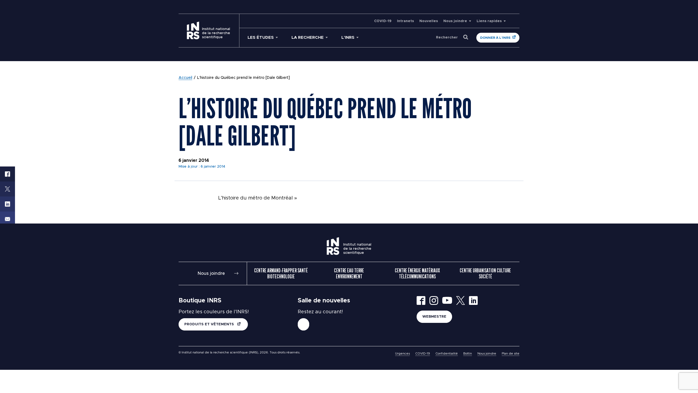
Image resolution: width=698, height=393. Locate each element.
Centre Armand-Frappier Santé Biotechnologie (281, 273)
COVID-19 (383, 21)
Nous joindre (455, 21)
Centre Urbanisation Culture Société (485, 273)
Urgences (402, 353)
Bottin (467, 353)
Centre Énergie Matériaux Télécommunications (417, 273)
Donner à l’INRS (495, 37)
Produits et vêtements (209, 324)
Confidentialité (446, 353)
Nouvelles (428, 21)
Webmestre (434, 316)
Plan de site (510, 353)
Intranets (405, 21)
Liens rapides (489, 21)
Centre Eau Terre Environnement (349, 273)
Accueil (185, 78)
